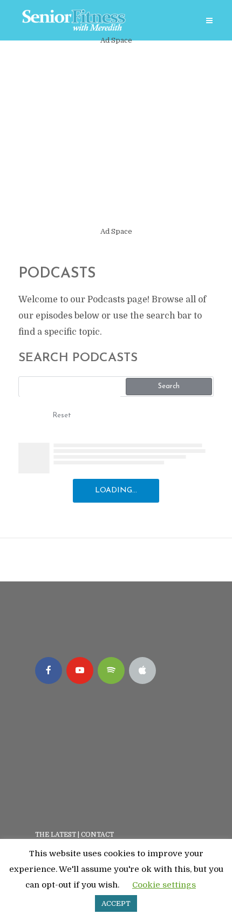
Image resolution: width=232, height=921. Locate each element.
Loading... (116, 490)
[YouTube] (79, 670)
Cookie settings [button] (164, 885)
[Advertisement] (116, 136)
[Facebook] (48, 670)
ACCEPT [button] (116, 903)
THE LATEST (55, 834)
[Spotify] (111, 670)
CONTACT (98, 834)
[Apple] (142, 670)
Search (169, 386)
